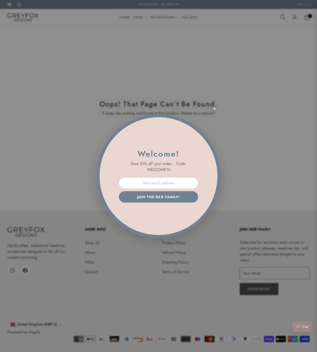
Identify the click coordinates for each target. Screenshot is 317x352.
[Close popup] (214, 109)
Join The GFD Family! (158, 196)
